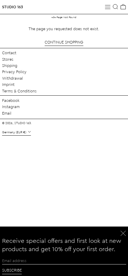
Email (6, 113)
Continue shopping (64, 42)
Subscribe (12, 270)
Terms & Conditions (19, 91)
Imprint (8, 84)
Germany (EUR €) (14, 132)
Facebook (10, 100)
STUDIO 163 (12, 6)
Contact (9, 52)
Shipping (9, 65)
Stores (7, 59)
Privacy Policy (14, 71)
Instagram (11, 106)
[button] (115, 7)
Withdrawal (12, 78)
